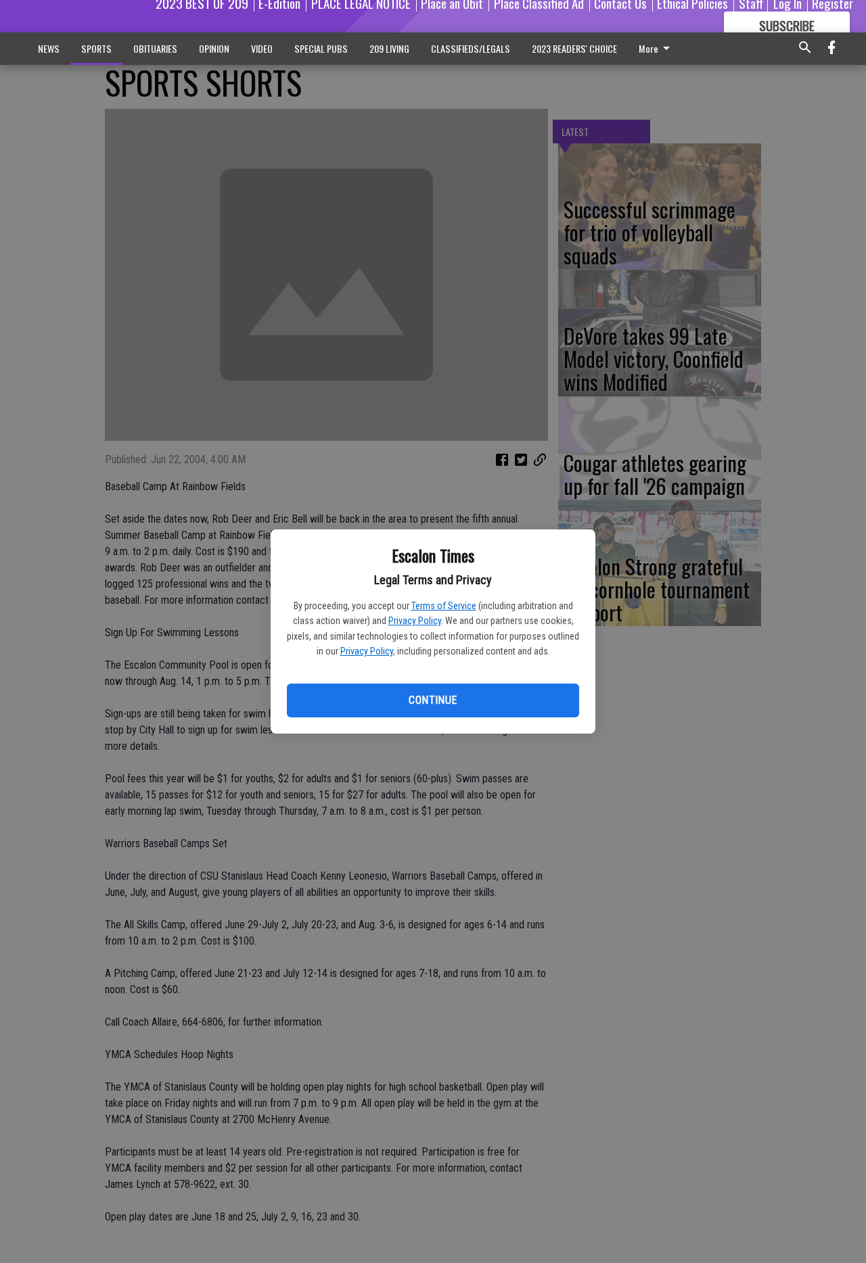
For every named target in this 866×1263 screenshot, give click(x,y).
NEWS (49, 48)
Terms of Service (443, 605)
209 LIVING (389, 48)
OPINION (214, 48)
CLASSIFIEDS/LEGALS (470, 48)
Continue (433, 700)
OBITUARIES (155, 48)
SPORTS (96, 48)
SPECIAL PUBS (321, 48)
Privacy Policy (414, 620)
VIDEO (262, 48)
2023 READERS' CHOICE (574, 48)
